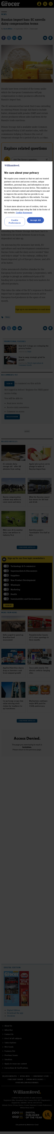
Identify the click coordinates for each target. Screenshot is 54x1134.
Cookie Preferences (15, 221)
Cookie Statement (24, 212)
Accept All (35, 220)
